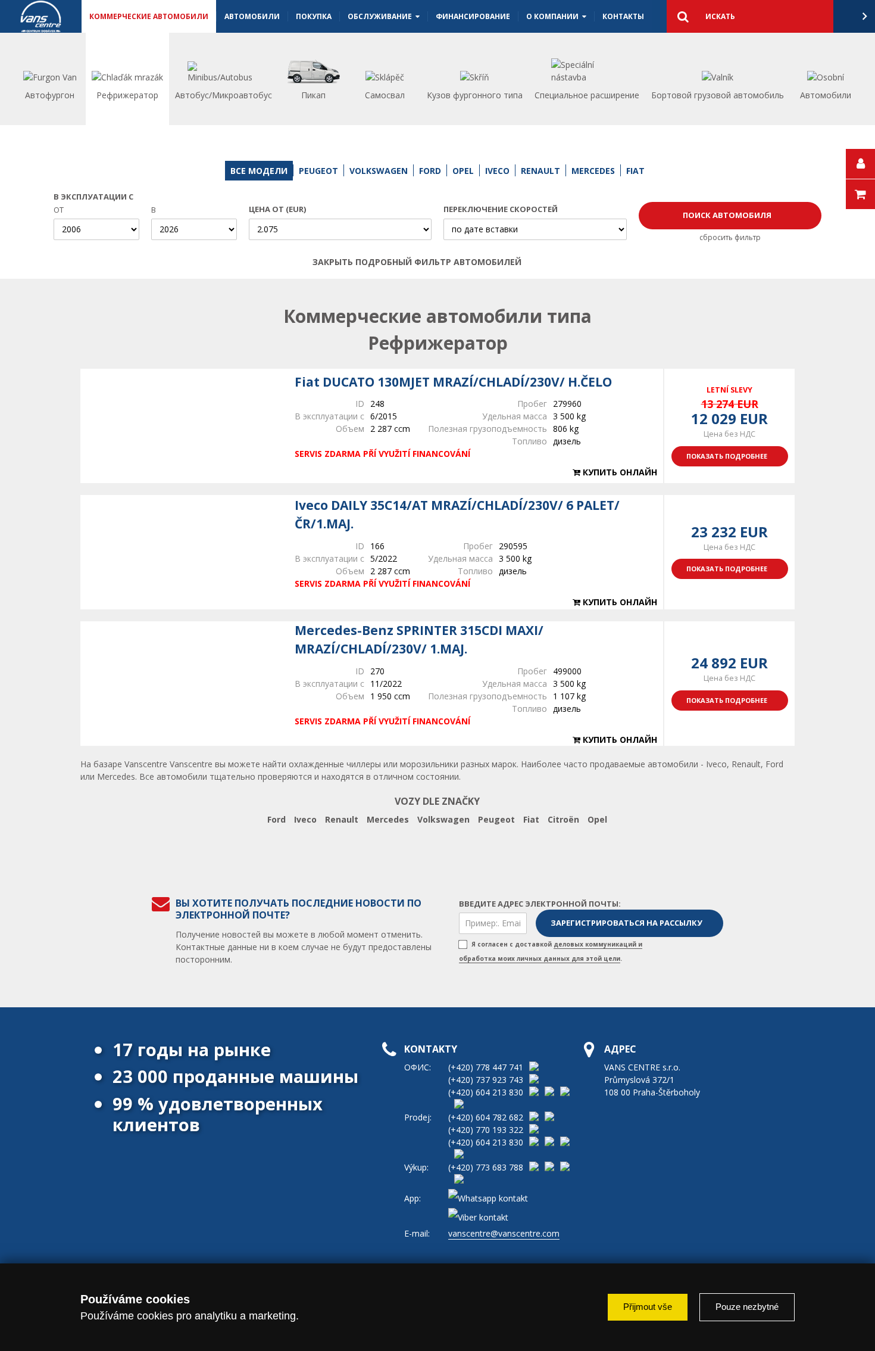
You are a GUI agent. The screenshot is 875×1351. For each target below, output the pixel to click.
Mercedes (388, 819)
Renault (341, 819)
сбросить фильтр (730, 237)
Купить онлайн (618, 472)
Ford (276, 819)
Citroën (563, 819)
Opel (597, 819)
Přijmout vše (647, 1307)
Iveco (305, 819)
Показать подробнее (726, 456)
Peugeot (496, 819)
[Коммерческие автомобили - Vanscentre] (41, 16)
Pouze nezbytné (747, 1307)
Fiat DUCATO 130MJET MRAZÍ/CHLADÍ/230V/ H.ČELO (453, 381)
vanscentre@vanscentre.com (504, 1233)
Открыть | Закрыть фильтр (548, 262)
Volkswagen (443, 819)
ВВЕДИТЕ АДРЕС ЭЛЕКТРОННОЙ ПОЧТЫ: (540, 903)
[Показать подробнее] (181, 426)
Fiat (531, 819)
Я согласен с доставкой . (550, 951)
